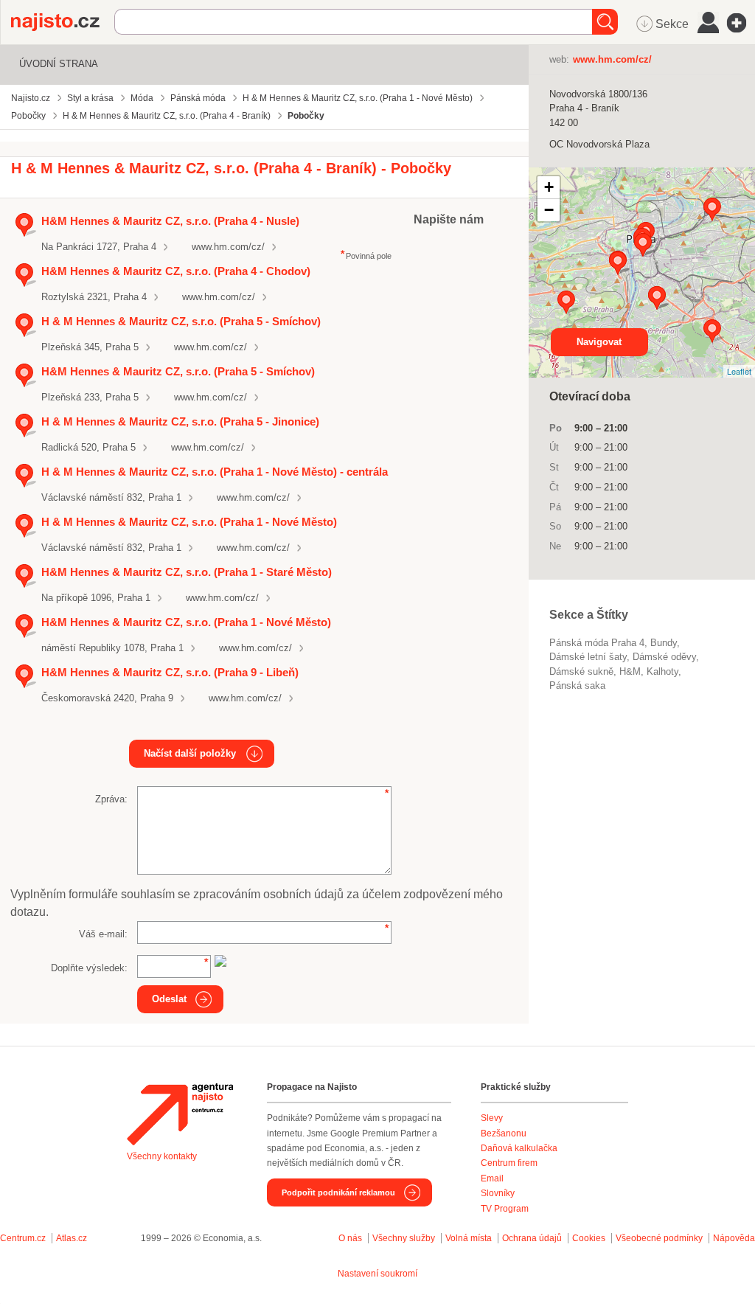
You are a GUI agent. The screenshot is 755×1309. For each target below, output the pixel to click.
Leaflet (739, 371)
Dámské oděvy (664, 656)
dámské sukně (581, 671)
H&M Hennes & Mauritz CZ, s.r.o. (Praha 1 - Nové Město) (186, 622)
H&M (630, 671)
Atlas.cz (71, 1238)
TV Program (505, 1209)
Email (492, 1178)
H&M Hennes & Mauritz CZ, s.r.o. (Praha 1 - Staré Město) (186, 572)
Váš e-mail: (103, 934)
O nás (350, 1238)
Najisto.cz (62, 22)
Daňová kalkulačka (519, 1148)
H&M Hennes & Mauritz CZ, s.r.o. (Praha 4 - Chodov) (175, 271)
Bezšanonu (503, 1133)
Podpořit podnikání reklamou (338, 1192)
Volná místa (468, 1238)
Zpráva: (111, 799)
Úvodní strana (58, 63)
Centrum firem (509, 1163)
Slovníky (498, 1193)
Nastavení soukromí (377, 1273)
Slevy (492, 1118)
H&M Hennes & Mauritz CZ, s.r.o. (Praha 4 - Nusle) (170, 221)
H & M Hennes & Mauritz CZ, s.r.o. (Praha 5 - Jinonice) (180, 421)
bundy (663, 642)
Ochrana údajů (532, 1238)
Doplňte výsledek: (89, 967)
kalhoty (662, 671)
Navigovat (599, 341)
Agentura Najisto (180, 1114)
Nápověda (734, 1238)
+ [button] (549, 187)
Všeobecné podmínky (659, 1238)
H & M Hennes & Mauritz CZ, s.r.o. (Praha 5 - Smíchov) (181, 321)
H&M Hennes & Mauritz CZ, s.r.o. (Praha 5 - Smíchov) (178, 371)
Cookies (588, 1238)
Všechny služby (404, 1238)
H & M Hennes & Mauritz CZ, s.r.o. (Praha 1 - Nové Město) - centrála (214, 471)
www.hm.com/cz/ (228, 246)
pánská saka (577, 685)
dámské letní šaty (588, 656)
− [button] (549, 210)
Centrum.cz (23, 1238)
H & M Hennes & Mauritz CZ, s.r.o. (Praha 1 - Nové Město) (189, 521)
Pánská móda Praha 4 (596, 642)
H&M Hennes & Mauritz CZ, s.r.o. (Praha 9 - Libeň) (170, 672)
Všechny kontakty (162, 1156)
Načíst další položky (190, 753)
